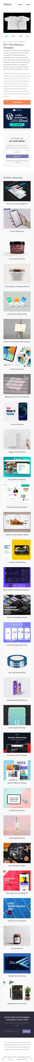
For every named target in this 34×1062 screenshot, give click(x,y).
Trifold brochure (13, 86)
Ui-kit (19, 78)
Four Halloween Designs (17, 866)
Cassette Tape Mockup (17, 562)
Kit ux (22, 78)
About (5, 1057)
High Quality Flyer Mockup (17, 1004)
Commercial (17, 83)
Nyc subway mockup (8, 81)
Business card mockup (23, 81)
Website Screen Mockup (17, 976)
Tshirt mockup (23, 76)
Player (9, 93)
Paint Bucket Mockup (17, 259)
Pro (12, 93)
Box (29, 93)
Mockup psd (12, 76)
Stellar (5, 83)
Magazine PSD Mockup (17, 452)
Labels (28, 76)
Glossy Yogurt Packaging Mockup (17, 286)
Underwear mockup (8, 91)
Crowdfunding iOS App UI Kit (17, 645)
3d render (16, 93)
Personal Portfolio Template (17, 507)
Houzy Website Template (17, 480)
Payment (27, 78)
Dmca (15, 1057)
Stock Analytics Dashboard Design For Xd (17, 590)
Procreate (5, 86)
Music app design (13, 78)
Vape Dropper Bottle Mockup (17, 700)
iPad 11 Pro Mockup (17, 369)
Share (16, 81)
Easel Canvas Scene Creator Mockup (17, 342)
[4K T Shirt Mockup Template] (17, 23)
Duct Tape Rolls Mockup (17, 673)
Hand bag (5, 78)
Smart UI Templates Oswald (17, 617)
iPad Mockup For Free (17, 810)
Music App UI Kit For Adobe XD (17, 893)
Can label (5, 96)
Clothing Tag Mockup (17, 838)
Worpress (19, 91)
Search (28, 1057)
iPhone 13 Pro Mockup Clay (17, 314)
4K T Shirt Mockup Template (15, 42)
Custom (5, 93)
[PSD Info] (8, 4)
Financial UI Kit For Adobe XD (17, 204)
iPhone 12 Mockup (17, 424)
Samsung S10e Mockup (17, 728)
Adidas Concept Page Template (17, 535)
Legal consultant (21, 86)
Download (17, 102)
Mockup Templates (11, 73)
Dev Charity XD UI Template (17, 755)
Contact (10, 1057)
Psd (4, 73)
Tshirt (17, 76)
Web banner (11, 88)
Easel (15, 91)
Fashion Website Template (17, 783)
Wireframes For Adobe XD (17, 921)
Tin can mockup (24, 83)
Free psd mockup (23, 93)
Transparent (25, 91)
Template (24, 73)
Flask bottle (10, 83)
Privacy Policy (21, 1057)
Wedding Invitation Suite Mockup (17, 397)
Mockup (19, 73)
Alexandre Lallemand (15, 67)
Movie (2, 1059)
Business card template (20, 88)
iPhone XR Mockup (17, 231)
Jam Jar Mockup (17, 948)
